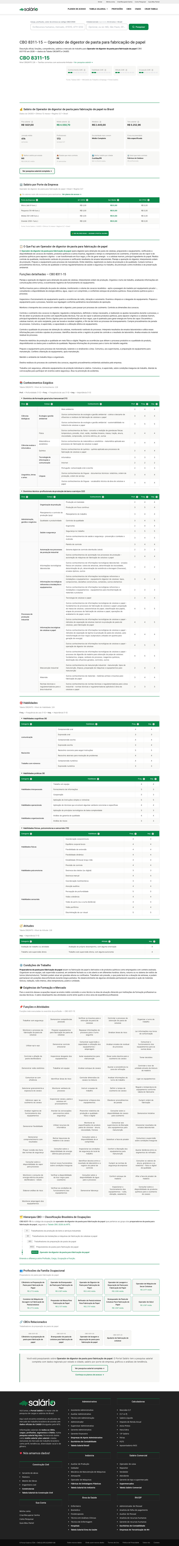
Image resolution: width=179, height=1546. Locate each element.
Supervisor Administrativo (82, 1426)
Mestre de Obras (29, 1481)
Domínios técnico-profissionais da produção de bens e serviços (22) (54, 491)
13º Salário (124, 1433)
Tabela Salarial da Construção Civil (37, 1492)
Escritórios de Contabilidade (132, 1525)
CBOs (128, 9)
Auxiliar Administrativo (81, 1414)
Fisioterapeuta (77, 1514)
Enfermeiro (76, 1506)
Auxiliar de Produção (80, 1464)
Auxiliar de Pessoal (128, 1514)
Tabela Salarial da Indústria (83, 1487)
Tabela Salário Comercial (131, 1487)
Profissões (117, 9)
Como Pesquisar (140, 2)
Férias (122, 1437)
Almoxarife (75, 1476)
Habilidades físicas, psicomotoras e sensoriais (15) (46, 828)
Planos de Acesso (77, 9)
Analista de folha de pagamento (134, 1510)
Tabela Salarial (97, 9)
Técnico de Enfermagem (81, 1522)
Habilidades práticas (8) (34, 773)
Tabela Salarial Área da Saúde (84, 1529)
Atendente (124, 1476)
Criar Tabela (151, 9)
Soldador (75, 1468)
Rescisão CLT (125, 1410)
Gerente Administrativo (81, 1429)
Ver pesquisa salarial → (83, 62)
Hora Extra (124, 1429)
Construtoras (28, 1488)
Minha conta (110, 2)
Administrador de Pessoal (131, 1506)
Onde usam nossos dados (94, 1542)
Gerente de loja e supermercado (134, 1479)
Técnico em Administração (82, 1418)
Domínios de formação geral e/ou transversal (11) (45, 398)
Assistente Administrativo (82, 1410)
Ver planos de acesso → (71, 194)
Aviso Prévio (125, 1426)
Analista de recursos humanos (133, 1518)
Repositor (124, 1468)
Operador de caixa (128, 1464)
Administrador (77, 1422)
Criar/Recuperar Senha (124, 2)
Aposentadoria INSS (128, 1445)
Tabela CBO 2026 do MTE (59, 1224)
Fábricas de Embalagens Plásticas (86, 1483)
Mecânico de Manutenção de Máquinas (88, 1472)
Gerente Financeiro (79, 1433)
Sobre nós (146, 1542)
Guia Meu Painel (153, 2)
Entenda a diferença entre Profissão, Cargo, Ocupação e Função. (47, 1258)
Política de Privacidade (131, 1542)
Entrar (100, 2)
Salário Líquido (126, 1418)
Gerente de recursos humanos (133, 1522)
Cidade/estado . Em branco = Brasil (104, 22)
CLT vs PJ (123, 1414)
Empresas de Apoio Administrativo (86, 1437)
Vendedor (124, 1472)
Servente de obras (30, 1473)
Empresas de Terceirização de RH (134, 1529)
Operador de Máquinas (81, 1479)
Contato (156, 1542)
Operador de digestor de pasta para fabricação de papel (46, 251)
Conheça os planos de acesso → (89, 1374)
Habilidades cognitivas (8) (35, 718)
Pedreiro (26, 1477)
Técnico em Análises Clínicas (83, 1518)
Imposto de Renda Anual (130, 1422)
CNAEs (138, 9)
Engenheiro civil (29, 1485)
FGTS (122, 1441)
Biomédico (75, 1510)
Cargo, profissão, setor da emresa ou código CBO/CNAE (53, 22)
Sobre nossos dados (74, 1542)
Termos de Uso (113, 1542)
